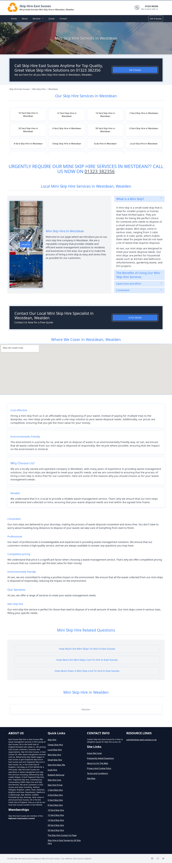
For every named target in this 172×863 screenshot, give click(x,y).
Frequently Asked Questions (100, 758)
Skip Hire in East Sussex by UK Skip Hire (64, 842)
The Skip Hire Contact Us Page (62, 835)
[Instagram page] (158, 858)
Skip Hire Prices (55, 785)
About (25, 18)
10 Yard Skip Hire (56, 810)
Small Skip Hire (55, 759)
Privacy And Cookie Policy (99, 768)
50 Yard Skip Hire (56, 830)
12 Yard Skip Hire (56, 815)
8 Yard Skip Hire (55, 805)
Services (36, 18)
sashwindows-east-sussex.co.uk (141, 739)
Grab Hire (52, 769)
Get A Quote (156, 18)
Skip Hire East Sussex (35, 6)
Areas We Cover (94, 753)
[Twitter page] (163, 858)
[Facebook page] (152, 858)
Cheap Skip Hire (55, 744)
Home (14, 18)
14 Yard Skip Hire (56, 820)
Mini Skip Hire (54, 754)
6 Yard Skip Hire (55, 800)
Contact (63, 18)
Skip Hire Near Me (56, 764)
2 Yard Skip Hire (55, 790)
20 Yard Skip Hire (56, 825)
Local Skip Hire (55, 749)
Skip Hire (52, 739)
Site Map (91, 778)
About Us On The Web (97, 763)
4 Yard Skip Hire (55, 795)
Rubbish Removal (56, 775)
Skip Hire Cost (54, 780)
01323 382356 (99, 171)
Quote (51, 18)
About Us (26, 244)
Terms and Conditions (97, 773)
